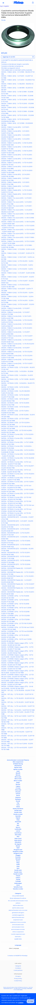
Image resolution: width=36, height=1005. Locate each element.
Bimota (18, 775)
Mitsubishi (18, 842)
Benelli (18, 773)
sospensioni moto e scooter (18, 922)
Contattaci (18, 968)
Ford (18, 805)
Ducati (18, 801)
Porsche (18, 857)
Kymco (18, 827)
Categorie (18, 966)
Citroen (18, 793)
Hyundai (18, 816)
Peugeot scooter (18, 851)
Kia (18, 823)
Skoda (3, 20)
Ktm (18, 825)
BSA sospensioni (18, 762)
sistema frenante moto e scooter (18, 910)
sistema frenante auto (18, 917)
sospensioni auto (18, 919)
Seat (18, 866)
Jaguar (18, 818)
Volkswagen (18, 883)
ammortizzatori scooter (18, 929)
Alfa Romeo (18, 765)
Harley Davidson (18, 808)
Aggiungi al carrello (9, 57)
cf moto (18, 788)
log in (2, 6)
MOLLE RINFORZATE (18, 896)
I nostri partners (18, 970)
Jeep (18, 819)
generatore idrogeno (18, 912)
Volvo (18, 885)
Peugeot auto (18, 849)
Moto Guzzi (18, 838)
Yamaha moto (18, 887)
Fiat (18, 803)
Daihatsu (18, 799)
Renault (18, 859)
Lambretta (18, 829)
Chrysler (18, 791)
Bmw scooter (18, 780)
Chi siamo (18, 976)
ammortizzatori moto (18, 927)
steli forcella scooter (18, 908)
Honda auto (18, 810)
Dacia (18, 795)
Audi (18, 771)
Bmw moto (18, 778)
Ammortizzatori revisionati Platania (18, 760)
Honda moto (18, 812)
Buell (18, 782)
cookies (20, 1002)
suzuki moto (18, 939)
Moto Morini (18, 840)
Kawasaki (18, 821)
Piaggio (18, 855)
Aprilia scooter (18, 769)
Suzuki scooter (18, 874)
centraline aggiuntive (18, 915)
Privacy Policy (18, 978)
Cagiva (18, 786)
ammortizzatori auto (18, 924)
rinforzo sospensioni (18, 931)
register (6, 6)
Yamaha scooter (18, 889)
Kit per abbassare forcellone (18, 898)
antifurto (18, 903)
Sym (18, 868)
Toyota (18, 879)
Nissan (18, 846)
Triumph (18, 881)
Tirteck (18, 875)
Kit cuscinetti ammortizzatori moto (18, 900)
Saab (18, 864)
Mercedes (18, 834)
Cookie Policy (18, 980)
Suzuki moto (18, 872)
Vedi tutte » (18, 936)
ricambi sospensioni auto (18, 934)
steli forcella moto (18, 905)
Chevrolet (18, 790)
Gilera (18, 806)
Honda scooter (18, 814)
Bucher (18, 784)
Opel (18, 847)
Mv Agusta (18, 844)
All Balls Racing (18, 763)
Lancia (18, 831)
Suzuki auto (18, 870)
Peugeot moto (18, 853)
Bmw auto (18, 777)
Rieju (18, 862)
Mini (18, 836)
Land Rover (18, 833)
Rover (18, 861)
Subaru (18, 877)
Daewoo (18, 797)
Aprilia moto (18, 767)
